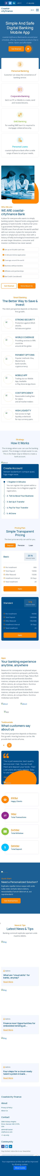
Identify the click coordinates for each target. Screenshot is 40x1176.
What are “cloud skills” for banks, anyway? (16, 976)
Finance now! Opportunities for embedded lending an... (19, 1024)
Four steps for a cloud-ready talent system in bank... (17, 1072)
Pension (21, 545)
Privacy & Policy (6, 1108)
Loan (31, 545)
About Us (4, 1111)
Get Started (16, 49)
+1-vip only (30, 3)
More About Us (27, 286)
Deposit (10, 545)
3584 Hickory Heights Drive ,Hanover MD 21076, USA (10, 1124)
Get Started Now (11, 901)
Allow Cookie (20, 1168)
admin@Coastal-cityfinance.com (7, 1131)
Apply (20, 589)
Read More (8, 982)
